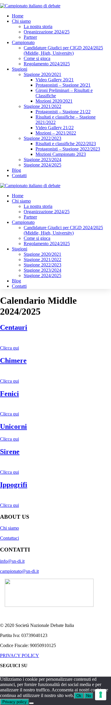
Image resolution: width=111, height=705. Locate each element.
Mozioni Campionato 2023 (61, 154)
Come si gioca (37, 58)
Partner (30, 37)
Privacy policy (14, 702)
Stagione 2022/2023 (42, 138)
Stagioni (19, 69)
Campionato (23, 42)
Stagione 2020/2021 (42, 74)
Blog (16, 170)
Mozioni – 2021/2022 (56, 132)
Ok (78, 695)
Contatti (19, 175)
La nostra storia (38, 26)
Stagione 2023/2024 (42, 159)
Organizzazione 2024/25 (47, 31)
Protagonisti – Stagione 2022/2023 (68, 148)
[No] (31, 703)
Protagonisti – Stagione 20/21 (63, 85)
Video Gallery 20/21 (55, 79)
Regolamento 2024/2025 (47, 63)
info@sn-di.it (12, 561)
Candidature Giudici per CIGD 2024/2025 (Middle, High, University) (63, 50)
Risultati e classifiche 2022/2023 (66, 143)
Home (17, 15)
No (88, 695)
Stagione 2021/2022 (42, 106)
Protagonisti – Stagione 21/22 (63, 111)
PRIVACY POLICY (19, 655)
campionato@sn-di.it (19, 571)
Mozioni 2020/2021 (54, 101)
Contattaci (9, 538)
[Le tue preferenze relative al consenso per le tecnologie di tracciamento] (100, 694)
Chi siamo (21, 21)
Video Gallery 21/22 (55, 127)
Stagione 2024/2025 (42, 164)
